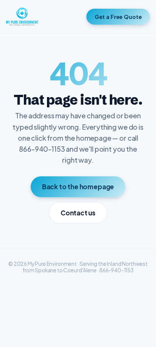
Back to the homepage (78, 186)
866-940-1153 (116, 270)
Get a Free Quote (118, 16)
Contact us (78, 213)
